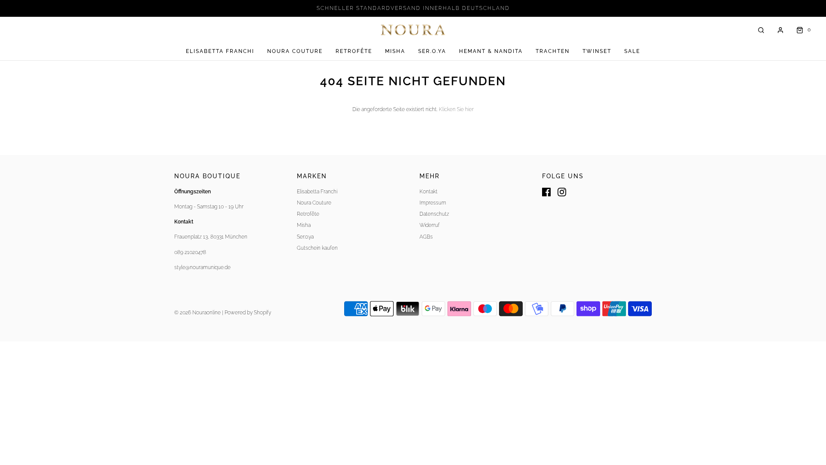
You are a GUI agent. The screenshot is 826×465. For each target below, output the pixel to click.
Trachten (553, 51)
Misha (395, 51)
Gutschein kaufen (317, 248)
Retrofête (354, 51)
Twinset (597, 51)
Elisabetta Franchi (220, 51)
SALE (632, 51)
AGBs (426, 237)
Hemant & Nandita (491, 51)
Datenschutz (434, 214)
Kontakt (428, 192)
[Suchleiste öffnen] (761, 29)
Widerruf (429, 225)
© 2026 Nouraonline (197, 313)
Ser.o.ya (432, 51)
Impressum (432, 203)
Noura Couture (295, 51)
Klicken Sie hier (456, 109)
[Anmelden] (780, 30)
